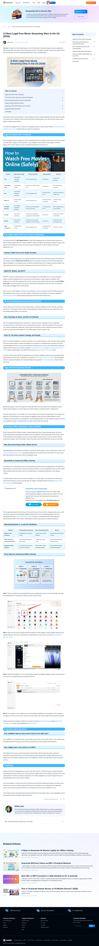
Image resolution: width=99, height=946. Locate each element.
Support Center (25, 920)
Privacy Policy (38, 940)
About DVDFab (44, 920)
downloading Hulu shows (38, 348)
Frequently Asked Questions (12, 109)
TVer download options (48, 360)
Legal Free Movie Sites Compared (14, 94)
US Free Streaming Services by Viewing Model (18, 100)
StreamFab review (45, 721)
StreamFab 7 (26, 2)
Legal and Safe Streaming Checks (14, 103)
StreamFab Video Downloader (36, 489)
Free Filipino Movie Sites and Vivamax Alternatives (19, 97)
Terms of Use (31, 940)
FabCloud (5, 927)
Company (43, 925)
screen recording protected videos (12, 452)
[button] (91, 3)
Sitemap (70, 940)
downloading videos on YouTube (45, 357)
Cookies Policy (63, 940)
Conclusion (8, 111)
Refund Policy (55, 940)
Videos (23, 925)
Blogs (9, 26)
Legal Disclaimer (18, 940)
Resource (24, 923)
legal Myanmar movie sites (44, 350)
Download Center (7, 920)
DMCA (24, 940)
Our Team (43, 923)
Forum (23, 927)
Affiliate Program (45, 927)
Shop (4, 923)
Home (4, 26)
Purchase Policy (47, 940)
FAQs (38, 2)
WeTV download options (10, 295)
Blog (44, 2)
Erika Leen (10, 42)
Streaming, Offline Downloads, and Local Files (17, 106)
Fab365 (5, 925)
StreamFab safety (31, 723)
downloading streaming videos (24, 516)
